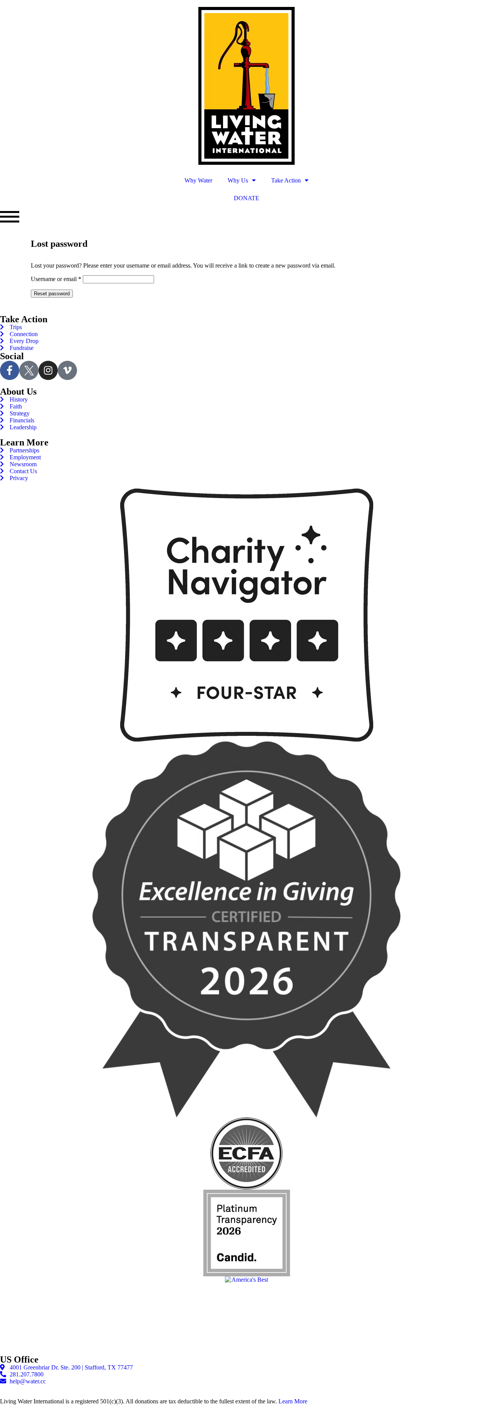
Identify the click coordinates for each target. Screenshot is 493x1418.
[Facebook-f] (9, 370)
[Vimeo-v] (67, 370)
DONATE (246, 198)
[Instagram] (48, 370)
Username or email (56, 279)
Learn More (292, 1401)
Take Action (286, 180)
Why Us (238, 180)
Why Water (198, 180)
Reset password (52, 293)
